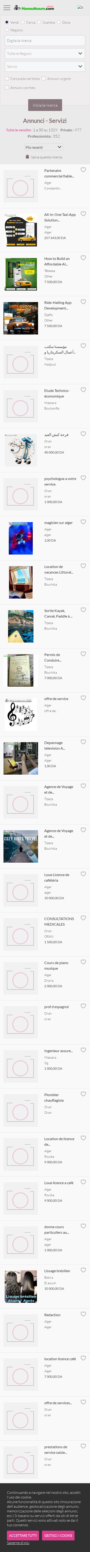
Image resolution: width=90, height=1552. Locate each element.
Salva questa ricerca (46, 157)
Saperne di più (18, 1542)
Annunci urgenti (59, 78)
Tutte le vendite (18, 130)
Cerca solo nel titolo (25, 78)
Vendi (14, 22)
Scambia (49, 22)
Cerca (30, 22)
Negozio (16, 30)
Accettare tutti (23, 1535)
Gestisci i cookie (58, 1535)
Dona (66, 22)
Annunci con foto (22, 87)
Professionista (39, 136)
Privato (66, 130)
